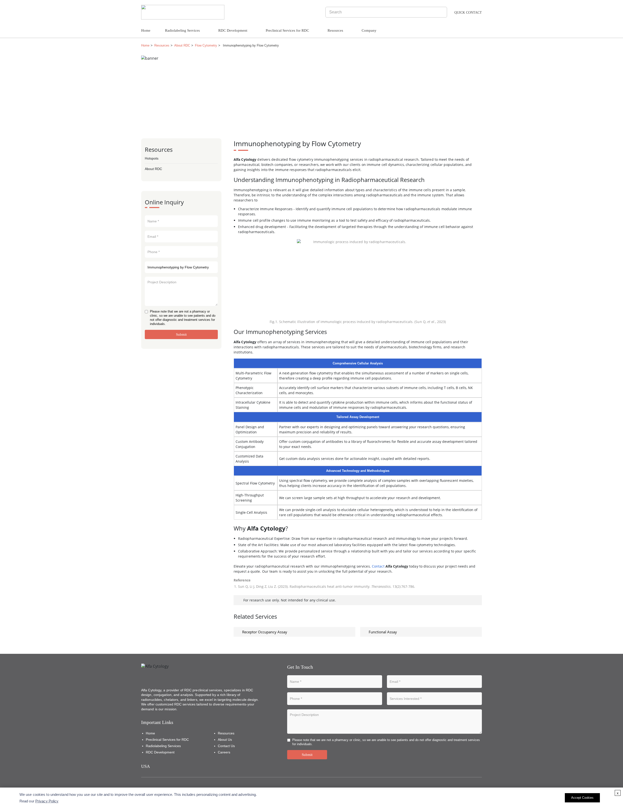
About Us (225, 739)
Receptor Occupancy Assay (264, 631)
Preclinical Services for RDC (287, 30)
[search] (442, 12)
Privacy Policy (46, 801)
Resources (161, 45)
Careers (224, 752)
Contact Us (226, 746)
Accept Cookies (582, 797)
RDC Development (232, 30)
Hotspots (151, 158)
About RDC (182, 45)
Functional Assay (383, 631)
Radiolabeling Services (182, 30)
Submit (181, 334)
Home (145, 30)
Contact (378, 566)
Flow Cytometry (206, 45)
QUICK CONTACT (468, 12)
